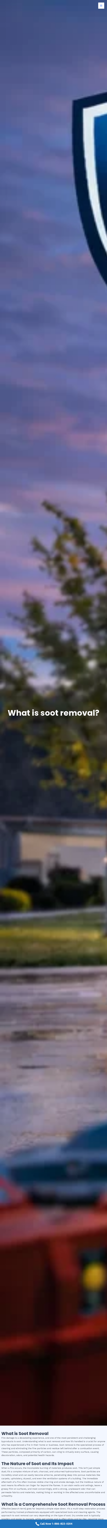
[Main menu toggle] (101, 6)
